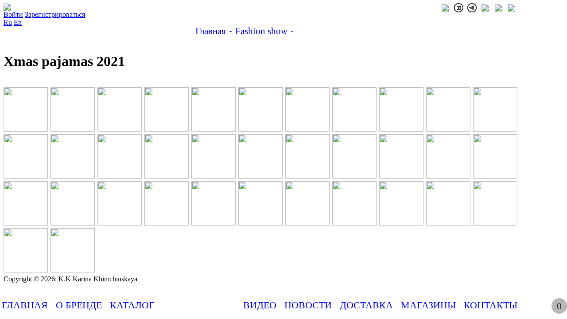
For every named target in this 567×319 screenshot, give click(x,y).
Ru (8, 22)
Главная (25, 305)
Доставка (366, 305)
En (18, 22)
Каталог (132, 305)
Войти (13, 14)
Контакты (490, 305)
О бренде (79, 305)
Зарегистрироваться (55, 14)
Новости (308, 305)
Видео (259, 305)
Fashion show (199, 305)
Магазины (428, 305)
